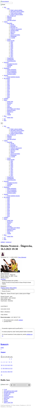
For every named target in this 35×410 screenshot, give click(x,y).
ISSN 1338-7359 (8, 402)
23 (11, 368)
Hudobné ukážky (11, 74)
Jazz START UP (11, 16)
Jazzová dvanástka (15, 34)
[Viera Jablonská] (3, 256)
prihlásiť (3, 242)
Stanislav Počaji (5, 287)
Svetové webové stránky (16, 14)
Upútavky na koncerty (16, 29)
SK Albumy (7, 78)
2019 (11, 46)
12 (5, 365)
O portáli (12, 37)
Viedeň (9, 114)
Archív (9, 39)
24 (1, 371)
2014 (11, 53)
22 (10, 368)
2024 (8, 79)
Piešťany (9, 107)
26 (5, 371)
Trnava (9, 104)
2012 (11, 56)
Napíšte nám (7, 394)
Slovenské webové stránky (17, 11)
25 (3, 371)
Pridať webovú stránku (16, 10)
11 (3, 365)
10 (1, 365)
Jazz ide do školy (11, 20)
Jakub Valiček (13, 287)
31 (1, 375)
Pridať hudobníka (11, 69)
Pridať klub (10, 101)
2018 (11, 48)
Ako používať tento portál (10, 391)
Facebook (6, 395)
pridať (2, 347)
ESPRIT (6, 98)
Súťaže (12, 24)
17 (1, 368)
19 (5, 368)
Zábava (12, 33)
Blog (5, 116)
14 (8, 365)
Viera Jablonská (22, 257)
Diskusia (9, 17)
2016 (11, 50)
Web (8, 8)
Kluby (5, 100)
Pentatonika (13, 36)
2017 (11, 49)
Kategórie (9, 23)
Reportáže (13, 26)
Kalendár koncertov (12, 63)
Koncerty (6, 62)
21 (8, 368)
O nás (5, 389)
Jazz (5, 7)
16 (11, 365)
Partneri (6, 401)
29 (10, 371)
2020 (11, 45)
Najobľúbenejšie (11, 61)
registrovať (8, 242)
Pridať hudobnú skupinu (13, 77)
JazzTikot (3, 279)
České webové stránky (16, 13)
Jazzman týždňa (14, 30)
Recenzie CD (13, 27)
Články (6, 21)
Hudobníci (6, 68)
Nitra (8, 106)
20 (6, 368)
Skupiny (6, 75)
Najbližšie (9, 65)
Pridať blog (10, 117)
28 (8, 371)
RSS (5, 120)
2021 (11, 43)
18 (3, 368)
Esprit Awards (10, 40)
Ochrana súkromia (8, 396)
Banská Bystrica (11, 110)
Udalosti (9, 19)
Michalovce (10, 111)
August (3, 352)
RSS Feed (6, 398)
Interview (12, 32)
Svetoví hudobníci (12, 72)
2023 (8, 81)
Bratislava (9, 103)
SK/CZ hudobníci (11, 71)
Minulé (9, 66)
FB (5, 119)
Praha (8, 113)
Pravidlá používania (9, 392)
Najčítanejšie (10, 59)
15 (10, 365)
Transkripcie (10, 58)
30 (11, 371)
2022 (11, 42)
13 (6, 365)
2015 (11, 52)
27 (6, 371)
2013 (11, 55)
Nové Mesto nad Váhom (13, 108)
